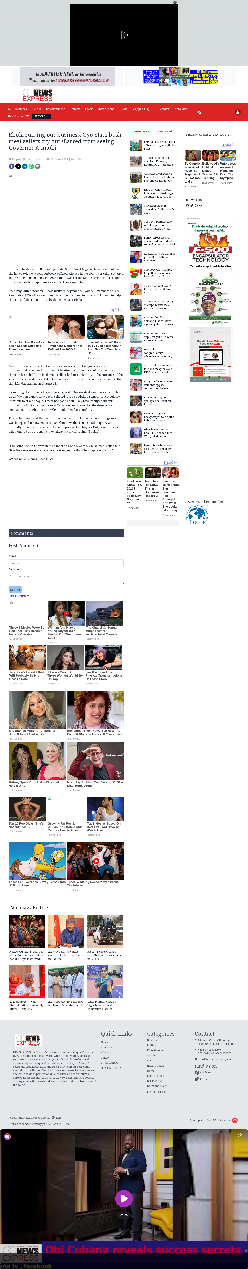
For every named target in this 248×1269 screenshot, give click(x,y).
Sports (89, 109)
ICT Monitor (162, 109)
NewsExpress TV (18, 116)
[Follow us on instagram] (196, 205)
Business (21, 109)
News (123, 109)
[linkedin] (25, 166)
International (106, 109)
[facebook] (12, 166)
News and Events (158, 1086)
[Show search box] (200, 113)
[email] (38, 166)
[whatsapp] (31, 166)
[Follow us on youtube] (200, 205)
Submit (15, 590)
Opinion (75, 109)
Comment (15, 569)
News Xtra (181, 109)
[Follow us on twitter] (191, 205)
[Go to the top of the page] (235, 1120)
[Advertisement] (211, 441)
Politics (36, 109)
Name (12, 555)
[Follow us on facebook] (187, 205)
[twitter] (18, 166)
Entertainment (55, 109)
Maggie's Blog (140, 109)
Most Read (165, 131)
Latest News (141, 131)
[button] (175, 2)
